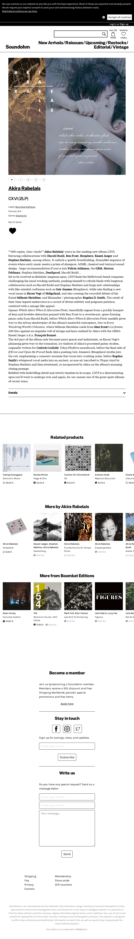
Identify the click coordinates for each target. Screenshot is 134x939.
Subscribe (67, 757)
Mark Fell (69, 613)
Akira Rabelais (24, 188)
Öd (65, 478)
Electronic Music (11, 478)
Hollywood (8, 547)
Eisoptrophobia (103, 547)
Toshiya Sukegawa (12, 474)
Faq (26, 880)
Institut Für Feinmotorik (77, 474)
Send (67, 854)
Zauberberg (40, 551)
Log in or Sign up (119, 24)
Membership (63, 876)
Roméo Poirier (41, 474)
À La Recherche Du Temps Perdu (77, 549)
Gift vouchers (63, 884)
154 (35, 613)
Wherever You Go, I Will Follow (45, 619)
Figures (99, 617)
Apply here (67, 703)
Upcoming (95, 42)
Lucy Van (112, 613)
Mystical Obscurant (105, 478)
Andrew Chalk (102, 474)
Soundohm (18, 47)
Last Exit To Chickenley (76, 617)
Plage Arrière (40, 478)
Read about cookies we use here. (19, 11)
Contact (29, 888)
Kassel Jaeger (41, 544)
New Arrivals (50, 42)
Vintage (120, 47)
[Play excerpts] (11, 179)
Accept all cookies (119, 17)
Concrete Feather (12, 617)
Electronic (21, 215)
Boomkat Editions (25, 206)
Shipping (30, 876)
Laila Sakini (101, 613)
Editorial (102, 47)
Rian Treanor (81, 613)
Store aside (62, 880)
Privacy (29, 884)
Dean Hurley (9, 613)
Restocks (117, 42)
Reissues (74, 42)
